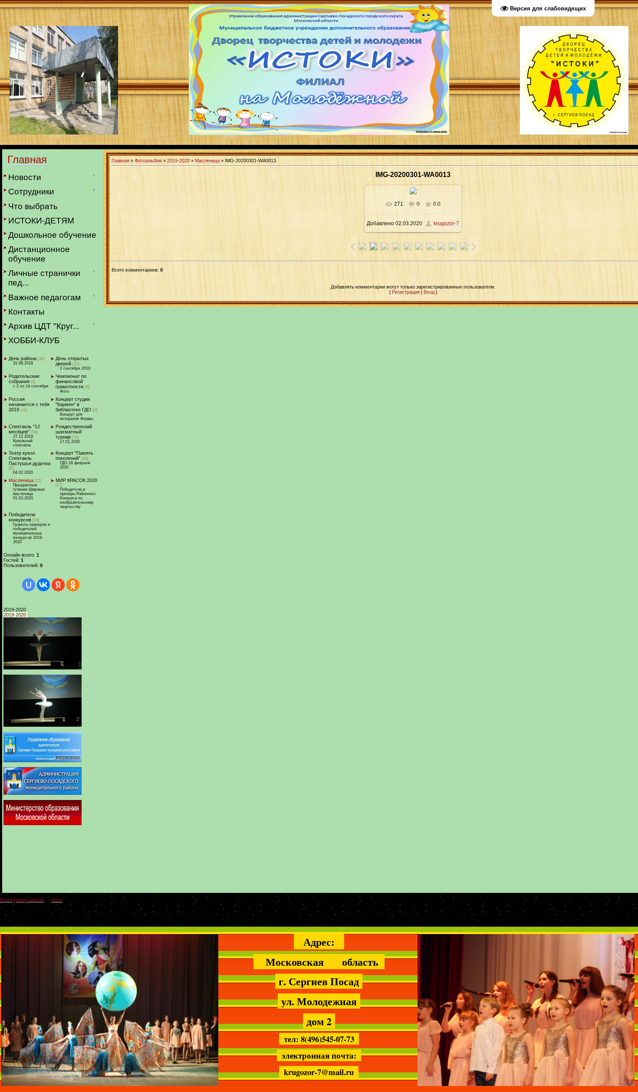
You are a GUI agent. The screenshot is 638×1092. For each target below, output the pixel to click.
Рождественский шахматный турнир (74, 431)
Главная (120, 160)
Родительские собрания (24, 379)
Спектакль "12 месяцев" (24, 429)
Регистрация (406, 292)
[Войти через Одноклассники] (72, 584)
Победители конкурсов (22, 517)
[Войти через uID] (28, 584)
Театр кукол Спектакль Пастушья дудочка (29, 458)
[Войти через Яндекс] (58, 584)
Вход (429, 292)
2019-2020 (178, 160)
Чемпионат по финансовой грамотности (71, 381)
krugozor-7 (446, 223)
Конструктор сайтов (22, 899)
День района (22, 358)
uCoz (56, 899)
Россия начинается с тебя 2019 (29, 404)
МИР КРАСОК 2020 (76, 480)
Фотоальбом (148, 160)
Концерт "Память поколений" (74, 455)
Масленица (21, 480)
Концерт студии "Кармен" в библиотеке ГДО (73, 404)
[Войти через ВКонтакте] (43, 584)
